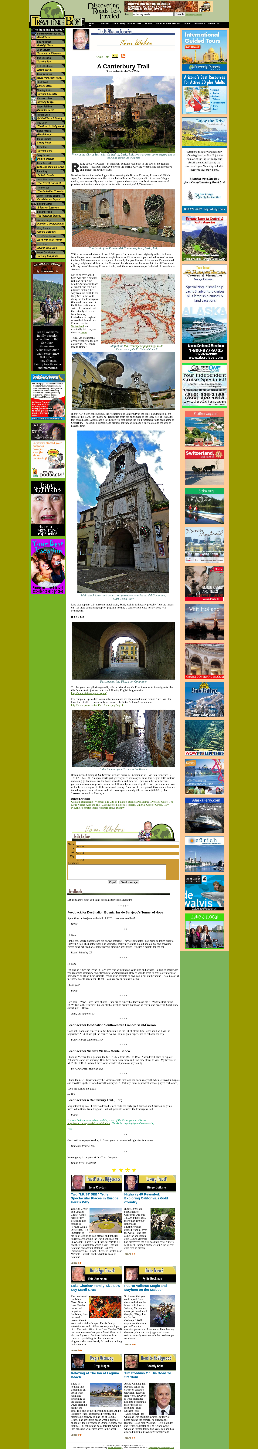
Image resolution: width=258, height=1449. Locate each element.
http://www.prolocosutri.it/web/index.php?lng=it (97, 705)
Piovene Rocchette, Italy (84, 807)
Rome (84, 332)
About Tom (102, 56)
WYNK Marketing (115, 1448)
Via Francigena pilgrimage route (143, 346)
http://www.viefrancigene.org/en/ (89, 693)
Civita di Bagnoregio (82, 801)
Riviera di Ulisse (159, 801)
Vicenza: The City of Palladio (111, 801)
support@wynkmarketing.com (161, 1448)
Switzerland (77, 326)
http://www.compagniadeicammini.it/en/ (88, 1123)
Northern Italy (106, 807)
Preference (198, 14)
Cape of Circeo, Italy (157, 804)
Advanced (189, 14)
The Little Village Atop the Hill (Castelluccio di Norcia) (122, 803)
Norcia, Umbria (136, 804)
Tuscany (120, 807)
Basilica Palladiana (138, 801)
